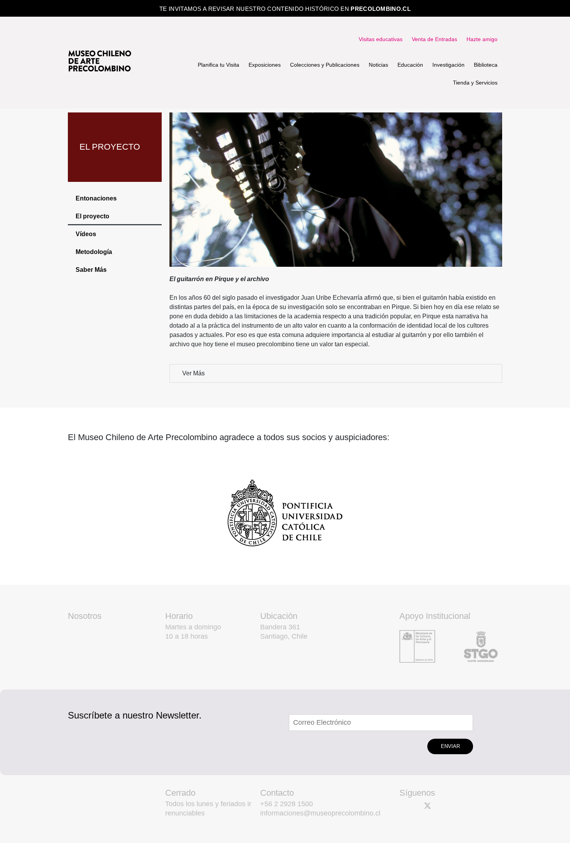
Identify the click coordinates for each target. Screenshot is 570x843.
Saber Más (91, 269)
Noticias (378, 65)
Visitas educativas (380, 39)
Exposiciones (265, 65)
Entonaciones (96, 198)
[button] (336, 373)
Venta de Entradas (434, 39)
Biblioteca (485, 65)
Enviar (450, 746)
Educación (410, 65)
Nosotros (85, 616)
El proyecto (92, 216)
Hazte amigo (481, 39)
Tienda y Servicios (475, 82)
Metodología (94, 252)
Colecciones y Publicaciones (324, 65)
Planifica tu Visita (218, 65)
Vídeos (86, 234)
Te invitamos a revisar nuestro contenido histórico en (285, 8)
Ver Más (193, 373)
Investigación (448, 65)
